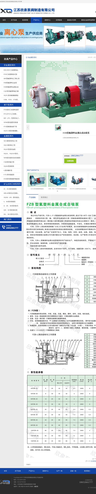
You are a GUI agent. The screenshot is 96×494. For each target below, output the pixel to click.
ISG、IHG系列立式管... (11, 214)
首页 (4, 20)
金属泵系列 (8, 136)
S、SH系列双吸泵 (9, 201)
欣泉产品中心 (11, 59)
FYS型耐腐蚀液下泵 (10, 126)
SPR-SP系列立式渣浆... (11, 193)
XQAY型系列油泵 (10, 149)
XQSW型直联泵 (9, 166)
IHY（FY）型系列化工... (12, 118)
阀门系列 (7, 219)
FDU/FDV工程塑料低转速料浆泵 (78, 188)
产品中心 (36, 20)
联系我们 (87, 471)
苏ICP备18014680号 (24, 486)
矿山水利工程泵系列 (12, 184)
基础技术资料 (71, 20)
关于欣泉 (14, 20)
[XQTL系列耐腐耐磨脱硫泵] (37, 180)
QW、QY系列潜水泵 (10, 210)
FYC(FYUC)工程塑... (10, 114)
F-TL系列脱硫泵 (9, 174)
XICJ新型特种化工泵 (10, 141)
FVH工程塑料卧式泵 (10, 74)
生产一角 (59, 471)
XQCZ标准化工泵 (9, 145)
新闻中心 (48, 20)
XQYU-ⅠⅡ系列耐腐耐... (11, 131)
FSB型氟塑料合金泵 (10, 83)
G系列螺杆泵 (8, 170)
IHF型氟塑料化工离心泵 (12, 78)
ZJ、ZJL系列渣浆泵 (10, 189)
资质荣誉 (25, 20)
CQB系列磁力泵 (9, 162)
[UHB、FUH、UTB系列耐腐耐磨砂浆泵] (57, 180)
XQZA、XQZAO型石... (11, 153)
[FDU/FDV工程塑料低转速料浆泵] (77, 180)
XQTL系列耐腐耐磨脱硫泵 (37, 188)
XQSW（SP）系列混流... (12, 197)
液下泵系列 (8, 105)
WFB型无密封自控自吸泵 (12, 158)
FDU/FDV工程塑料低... (11, 70)
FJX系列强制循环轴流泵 (12, 179)
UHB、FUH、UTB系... (11, 99)
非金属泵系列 (9, 65)
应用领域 (59, 20)
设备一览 (73, 471)
